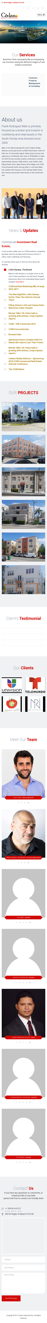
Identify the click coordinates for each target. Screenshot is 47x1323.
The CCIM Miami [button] (16, 369)
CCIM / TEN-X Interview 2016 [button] (22, 324)
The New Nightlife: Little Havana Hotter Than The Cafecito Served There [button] (24, 297)
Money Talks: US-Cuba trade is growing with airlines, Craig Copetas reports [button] (26, 316)
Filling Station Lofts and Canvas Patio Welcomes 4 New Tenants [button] (26, 306)
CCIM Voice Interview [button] (19, 329)
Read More (20, 282)
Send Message (11, 1298)
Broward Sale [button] (15, 334)
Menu (40, 15)
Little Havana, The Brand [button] (20, 269)
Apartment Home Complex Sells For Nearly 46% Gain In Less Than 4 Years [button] (26, 341)
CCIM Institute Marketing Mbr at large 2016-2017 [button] (26, 287)
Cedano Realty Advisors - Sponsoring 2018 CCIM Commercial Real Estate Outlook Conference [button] (26, 361)
